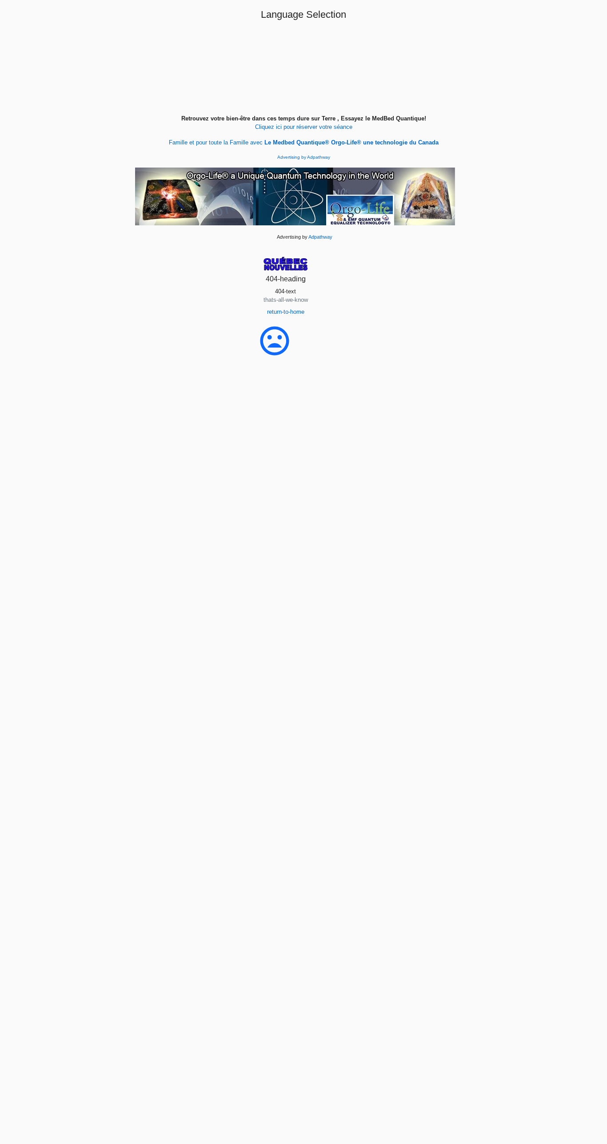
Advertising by (292, 157)
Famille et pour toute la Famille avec (304, 142)
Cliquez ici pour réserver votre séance (303, 127)
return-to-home (285, 311)
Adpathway (318, 157)
